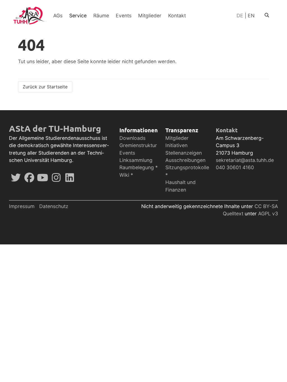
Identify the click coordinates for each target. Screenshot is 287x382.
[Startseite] (30, 15)
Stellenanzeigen (183, 153)
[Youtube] (42, 179)
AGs (58, 15)
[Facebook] (29, 179)
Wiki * (126, 175)
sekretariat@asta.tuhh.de (245, 160)
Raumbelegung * (138, 167)
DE (240, 15)
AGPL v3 (268, 213)
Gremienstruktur (138, 145)
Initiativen (176, 145)
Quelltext (234, 213)
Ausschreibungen (185, 160)
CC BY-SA (266, 206)
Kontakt (177, 15)
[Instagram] (56, 179)
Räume (101, 15)
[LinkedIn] (69, 179)
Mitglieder (149, 15)
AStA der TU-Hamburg (55, 128)
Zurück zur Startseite (45, 86)
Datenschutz (53, 206)
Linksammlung (135, 160)
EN (251, 15)
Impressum (21, 206)
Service (78, 15)
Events (123, 15)
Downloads (132, 138)
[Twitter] (15, 179)
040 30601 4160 (235, 167)
